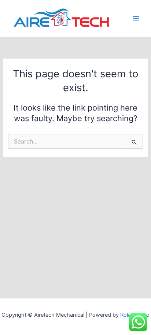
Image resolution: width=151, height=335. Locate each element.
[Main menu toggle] (136, 18)
